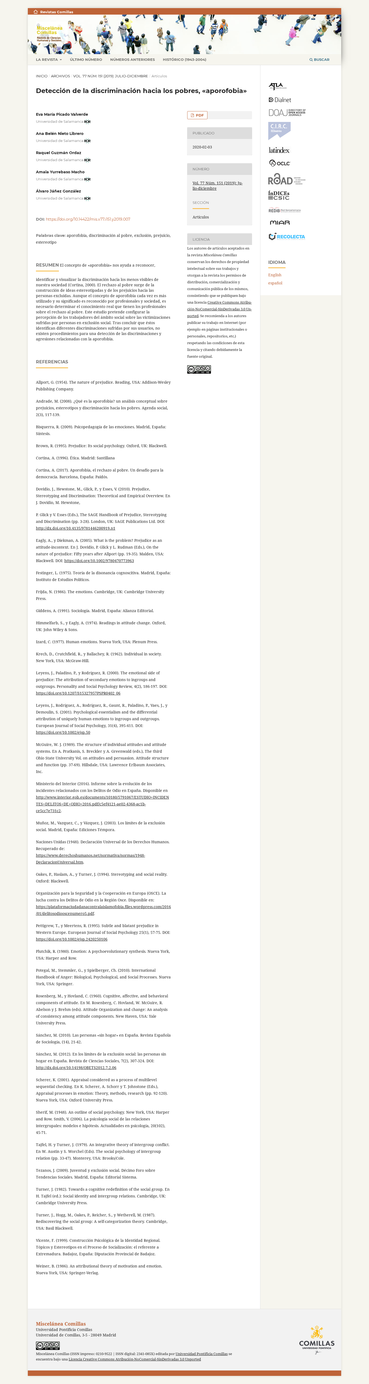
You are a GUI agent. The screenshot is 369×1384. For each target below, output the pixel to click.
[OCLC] (281, 165)
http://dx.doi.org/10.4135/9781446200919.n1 (75, 528)
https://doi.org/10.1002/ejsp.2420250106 (72, 939)
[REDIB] (284, 212)
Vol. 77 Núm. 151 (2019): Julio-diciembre (110, 76)
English (274, 274)
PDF (199, 115)
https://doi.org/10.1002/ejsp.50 (63, 732)
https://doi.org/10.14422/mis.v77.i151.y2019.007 (88, 219)
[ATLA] (277, 89)
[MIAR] (279, 224)
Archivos (60, 76)
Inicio (42, 76)
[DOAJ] (287, 114)
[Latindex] (279, 151)
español (275, 283)
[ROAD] (287, 182)
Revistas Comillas (56, 12)
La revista (47, 59)
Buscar (321, 59)
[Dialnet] (280, 101)
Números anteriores (132, 59)
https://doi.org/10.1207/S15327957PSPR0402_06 (78, 693)
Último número (86, 59)
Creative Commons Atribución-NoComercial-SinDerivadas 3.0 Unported (219, 309)
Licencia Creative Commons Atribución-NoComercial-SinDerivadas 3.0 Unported (135, 1359)
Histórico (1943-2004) (184, 59)
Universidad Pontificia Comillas (202, 1354)
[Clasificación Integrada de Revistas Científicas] (279, 138)
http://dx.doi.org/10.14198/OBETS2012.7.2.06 (76, 1067)
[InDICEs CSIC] (278, 198)
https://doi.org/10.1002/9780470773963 (99, 560)
